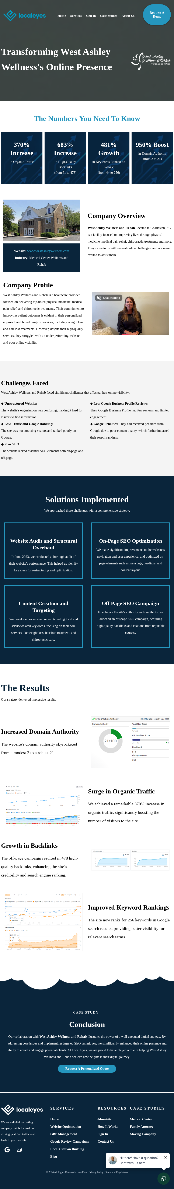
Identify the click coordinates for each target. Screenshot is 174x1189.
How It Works (108, 1126)
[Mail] (19, 1149)
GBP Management (63, 1134)
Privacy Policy (96, 1172)
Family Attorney (141, 1126)
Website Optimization (65, 1126)
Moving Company (143, 1134)
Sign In (91, 15)
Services (76, 15)
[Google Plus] (7, 1149)
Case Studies (108, 15)
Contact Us (106, 1141)
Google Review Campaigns (69, 1141)
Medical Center (141, 1119)
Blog (53, 1156)
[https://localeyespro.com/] (24, 15)
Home (62, 15)
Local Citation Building (67, 1149)
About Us (128, 15)
